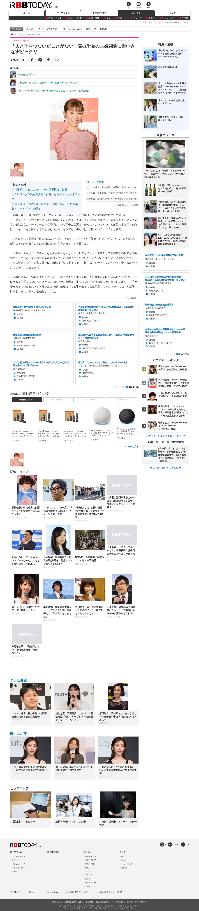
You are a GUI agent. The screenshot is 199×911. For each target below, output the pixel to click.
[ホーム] (12, 34)
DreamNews (52, 892)
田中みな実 (18, 733)
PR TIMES (15, 892)
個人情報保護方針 (102, 902)
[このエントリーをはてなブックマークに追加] (56, 60)
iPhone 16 (30, 29)
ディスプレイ (90, 399)
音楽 (108, 18)
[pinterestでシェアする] (48, 60)
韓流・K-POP (75, 18)
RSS (188, 844)
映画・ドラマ (55, 18)
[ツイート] (23, 60)
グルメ (124, 856)
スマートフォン (18, 856)
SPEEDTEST (99, 13)
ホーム (26, 13)
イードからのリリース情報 (122, 902)
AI (64, 29)
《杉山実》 (131, 297)
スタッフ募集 (140, 902)
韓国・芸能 (93, 18)
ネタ (14, 860)
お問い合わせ (57, 902)
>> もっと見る (132, 446)
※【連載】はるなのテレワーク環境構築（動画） (41, 189)
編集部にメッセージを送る (128, 205)
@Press (32, 892)
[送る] (40, 60)
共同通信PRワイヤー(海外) (110, 892)
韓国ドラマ (91, 29)
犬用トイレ (122, 399)
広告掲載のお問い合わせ (74, 902)
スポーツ (121, 18)
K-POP (103, 29)
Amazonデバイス (27, 400)
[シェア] (31, 60)
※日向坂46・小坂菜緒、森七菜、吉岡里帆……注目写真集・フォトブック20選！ (45, 206)
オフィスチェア (58, 399)
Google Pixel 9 (75, 29)
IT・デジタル (63, 13)
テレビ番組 (97, 181)
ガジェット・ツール (20, 864)
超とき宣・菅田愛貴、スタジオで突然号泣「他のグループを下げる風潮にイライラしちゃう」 (132, 193)
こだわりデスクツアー (49, 29)
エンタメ (136, 13)
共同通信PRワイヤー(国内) (77, 892)
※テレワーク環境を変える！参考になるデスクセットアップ (46, 197)
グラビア (137, 18)
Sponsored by (120, 387)
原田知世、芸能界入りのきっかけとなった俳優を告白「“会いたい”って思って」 (125, 198)
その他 (185, 18)
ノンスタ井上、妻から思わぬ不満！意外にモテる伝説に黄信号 (116, 187)
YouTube (176, 844)
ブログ (151, 18)
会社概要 (89, 902)
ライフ (172, 13)
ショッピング (168, 18)
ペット (124, 860)
